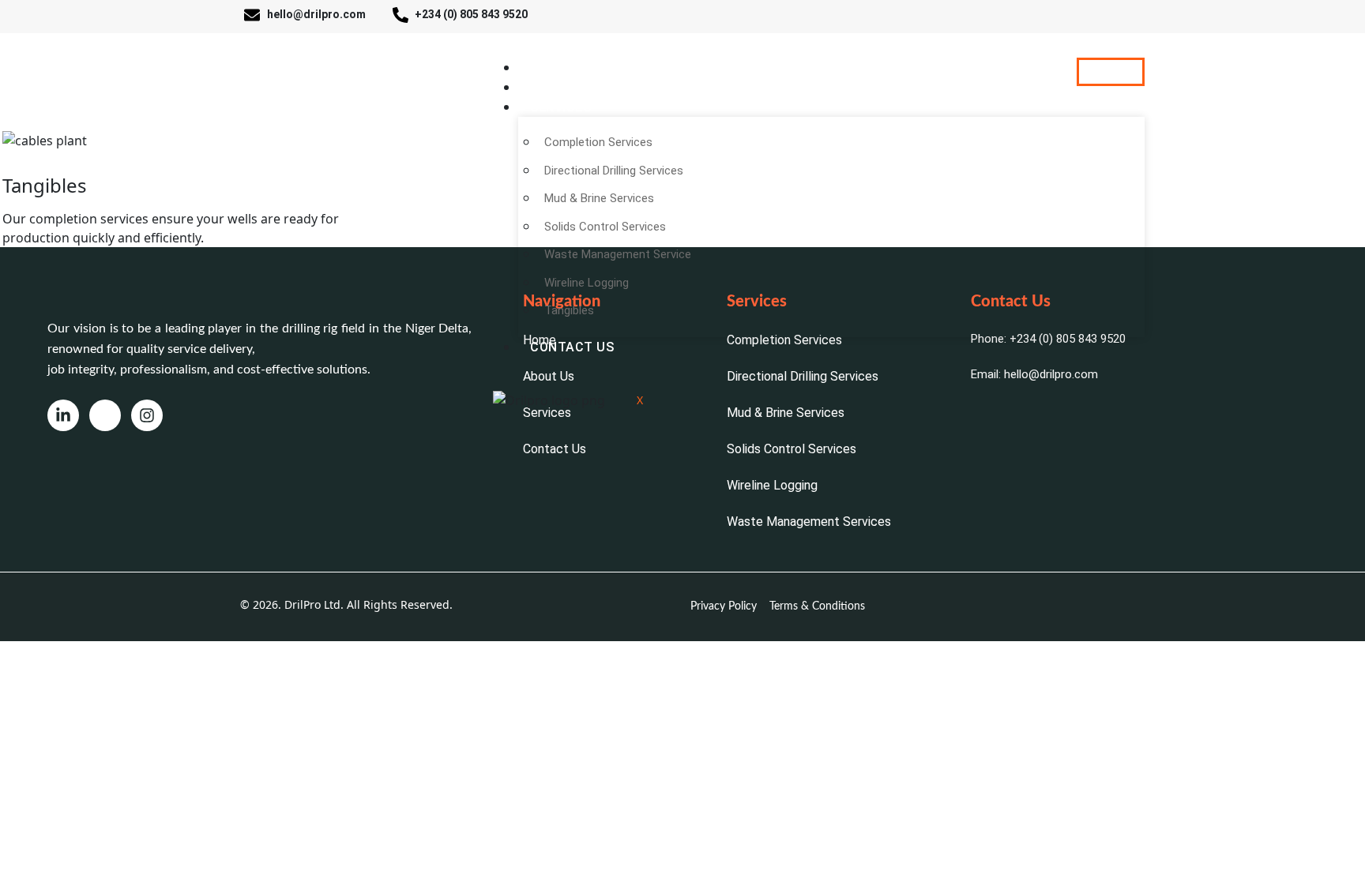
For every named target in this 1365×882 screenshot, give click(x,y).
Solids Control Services (605, 227)
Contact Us (572, 347)
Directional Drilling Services (613, 170)
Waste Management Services (809, 521)
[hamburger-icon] (1111, 72)
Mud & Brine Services (599, 198)
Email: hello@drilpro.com (1034, 374)
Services (560, 106)
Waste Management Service (617, 254)
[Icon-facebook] (105, 415)
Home (548, 67)
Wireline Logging (586, 283)
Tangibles (569, 310)
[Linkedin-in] (63, 415)
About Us (563, 87)
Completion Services (598, 142)
